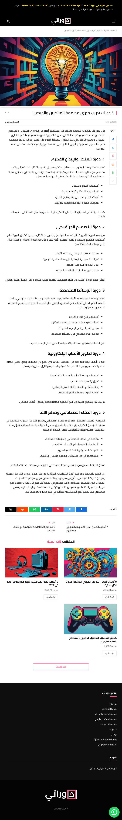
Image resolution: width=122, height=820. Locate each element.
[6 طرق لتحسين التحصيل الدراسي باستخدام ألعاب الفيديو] (90, 619)
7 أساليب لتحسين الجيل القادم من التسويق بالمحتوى (87, 529)
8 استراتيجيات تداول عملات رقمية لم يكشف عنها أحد (34, 529)
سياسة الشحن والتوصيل (106, 714)
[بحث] (8, 21)
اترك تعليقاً (61, 667)
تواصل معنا (79, 10)
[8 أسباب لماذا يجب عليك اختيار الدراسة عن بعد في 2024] (31, 562)
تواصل (114, 734)
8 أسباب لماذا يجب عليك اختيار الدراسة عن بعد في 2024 (32, 583)
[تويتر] (113, 147)
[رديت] (113, 164)
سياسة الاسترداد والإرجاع (106, 719)
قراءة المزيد (109, 597)
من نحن (113, 704)
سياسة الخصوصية (109, 724)
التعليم (16, 121)
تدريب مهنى (9, 121)
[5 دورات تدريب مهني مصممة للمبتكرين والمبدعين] (61, 105)
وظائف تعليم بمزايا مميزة (105, 739)
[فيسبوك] (113, 139)
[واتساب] (113, 172)
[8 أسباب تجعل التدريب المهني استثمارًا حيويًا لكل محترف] (90, 562)
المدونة (106, 30)
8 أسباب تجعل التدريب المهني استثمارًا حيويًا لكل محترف (91, 583)
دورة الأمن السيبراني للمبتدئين (103, 768)
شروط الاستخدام (109, 709)
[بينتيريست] (113, 156)
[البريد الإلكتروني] (113, 181)
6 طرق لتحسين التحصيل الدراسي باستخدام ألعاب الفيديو (93, 639)
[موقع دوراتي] (61, 21)
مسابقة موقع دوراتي (107, 745)
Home (114, 30)
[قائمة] (113, 21)
